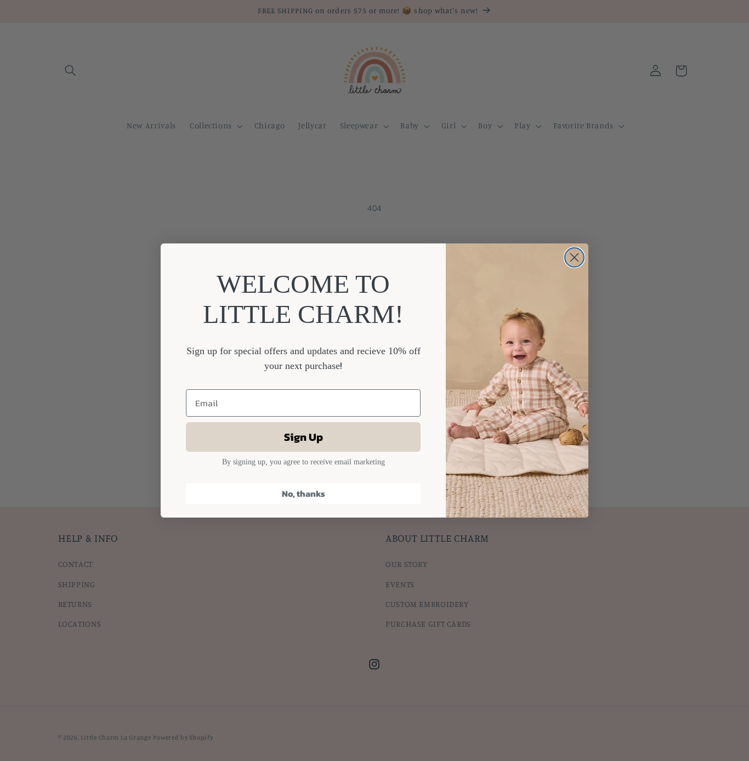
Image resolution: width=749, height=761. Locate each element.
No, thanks (303, 493)
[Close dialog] (574, 257)
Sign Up (303, 437)
